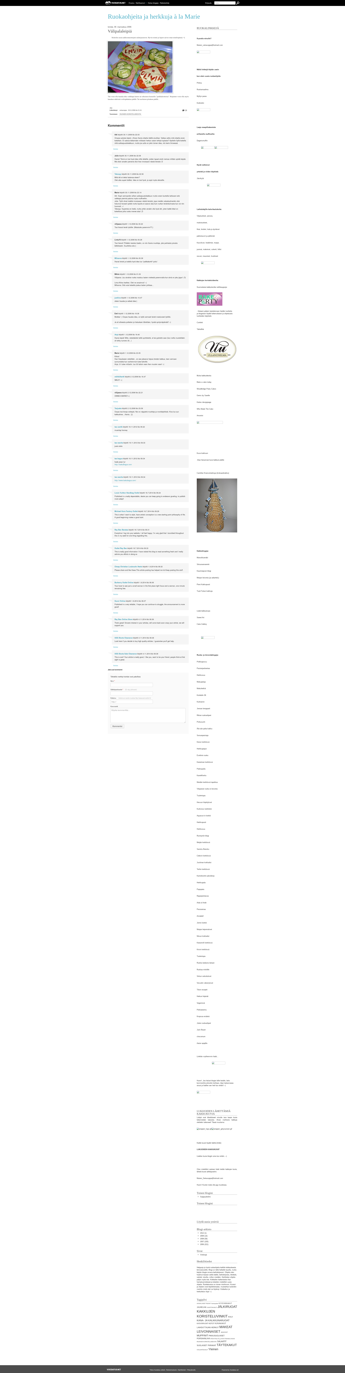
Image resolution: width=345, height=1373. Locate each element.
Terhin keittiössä (203, 869)
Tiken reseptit (202, 990)
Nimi (113, 681)
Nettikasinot (140, 3)
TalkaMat (200, 329)
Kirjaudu (208, 3)
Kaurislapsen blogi (204, 571)
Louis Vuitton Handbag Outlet (127, 493)
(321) (204, 1244)
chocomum (201, 1036)
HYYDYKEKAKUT (225, 1303)
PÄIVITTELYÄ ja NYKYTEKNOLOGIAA (223, 1338)
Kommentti (114, 706)
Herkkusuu (201, 675)
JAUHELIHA (201, 1307)
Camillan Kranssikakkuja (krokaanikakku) (213, 473)
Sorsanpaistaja (202, 735)
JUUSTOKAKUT (212, 1307)
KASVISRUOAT (202, 1323)
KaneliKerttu (201, 775)
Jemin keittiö (202, 923)
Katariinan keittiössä (205, 762)
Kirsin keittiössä (203, 949)
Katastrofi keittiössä (204, 943)
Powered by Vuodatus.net (230, 1370)
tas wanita (119, 443)
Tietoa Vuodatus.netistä (157, 1370)
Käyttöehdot (182, 1370)
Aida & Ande (201, 903)
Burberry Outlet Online (124, 582)
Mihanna (118, 258)
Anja (116, 334)
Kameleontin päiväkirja (205, 876)
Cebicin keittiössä (204, 856)
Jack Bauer (201, 1030)
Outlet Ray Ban (121, 548)
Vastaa (115, 149)
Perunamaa (201, 909)
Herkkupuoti (201, 822)
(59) (203, 1239)
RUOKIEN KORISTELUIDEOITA (130, 114)
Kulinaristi (200, 702)
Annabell (200, 916)
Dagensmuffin (202, 141)
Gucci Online (120, 601)
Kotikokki (200, 103)
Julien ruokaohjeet (204, 1023)
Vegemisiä (201, 1003)
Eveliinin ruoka (202, 755)
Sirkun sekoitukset (204, 976)
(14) (203, 1236)
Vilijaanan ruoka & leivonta (207, 789)
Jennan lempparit (203, 709)
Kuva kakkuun (202, 453)
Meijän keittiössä (203, 842)
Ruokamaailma (202, 89)
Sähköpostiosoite (124, 689)
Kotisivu (131, 698)
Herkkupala (201, 883)
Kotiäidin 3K (201, 695)
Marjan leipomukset (204, 929)
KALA (230, 1317)
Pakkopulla (201, 769)
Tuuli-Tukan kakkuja (205, 591)
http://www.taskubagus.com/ (125, 480)
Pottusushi (201, 722)
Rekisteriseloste (171, 1370)
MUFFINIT (202, 1335)
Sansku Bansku (203, 849)
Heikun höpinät (202, 996)
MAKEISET (224, 1332)
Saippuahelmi (205, 1197)
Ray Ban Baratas (121, 530)
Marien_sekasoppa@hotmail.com (210, 45)
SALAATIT (221, 1341)
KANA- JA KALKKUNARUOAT (213, 1320)
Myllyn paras (202, 96)
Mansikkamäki (202, 558)
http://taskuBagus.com (123, 464)
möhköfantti (119, 376)
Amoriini (200, 416)
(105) (204, 1242)
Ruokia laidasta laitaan (205, 963)
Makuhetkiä (201, 688)
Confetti (200, 322)
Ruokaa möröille (203, 970)
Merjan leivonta (203, 578)
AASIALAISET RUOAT (204, 1303)
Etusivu (131, 3)
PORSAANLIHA (203, 1338)
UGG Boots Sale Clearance (126, 654)
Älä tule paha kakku (204, 729)
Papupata (200, 889)
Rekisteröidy (164, 3)
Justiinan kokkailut (204, 862)
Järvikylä (200, 178)
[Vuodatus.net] (114, 1369)
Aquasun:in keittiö (204, 816)
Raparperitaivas (203, 896)
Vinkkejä (203, 1255)
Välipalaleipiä (120, 31)
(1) (203, 1233)
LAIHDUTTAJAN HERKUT (208, 1327)
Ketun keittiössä (203, 742)
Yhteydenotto (191, 1370)
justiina (118, 298)
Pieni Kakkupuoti (203, 584)
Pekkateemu (202, 1010)
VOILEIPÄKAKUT (202, 1349)
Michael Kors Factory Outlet (126, 511)
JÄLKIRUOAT (227, 1307)
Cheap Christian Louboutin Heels (128, 566)
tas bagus (119, 458)
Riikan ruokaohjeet (204, 715)
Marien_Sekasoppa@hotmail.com (210, 1178)
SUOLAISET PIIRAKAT (206, 1345)
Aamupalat (214, 1303)
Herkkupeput (202, 749)
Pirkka (199, 83)
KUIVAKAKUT (220, 1323)
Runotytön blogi (203, 836)
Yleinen (213, 1349)
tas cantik (119, 427)
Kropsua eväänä (203, 1016)
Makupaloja (201, 682)
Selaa (153, 3)
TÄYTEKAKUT (227, 1345)
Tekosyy (118, 174)
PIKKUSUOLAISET (217, 1336)
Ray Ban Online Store (123, 619)
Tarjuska (118, 408)
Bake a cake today (204, 382)
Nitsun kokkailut (203, 936)
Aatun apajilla (202, 1043)
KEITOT (211, 1323)
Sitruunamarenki (203, 564)
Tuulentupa (201, 956)
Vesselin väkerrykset (205, 983)
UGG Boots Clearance (124, 638)
